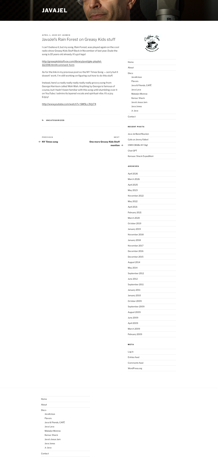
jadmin (66, 35)
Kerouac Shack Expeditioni (140, 156)
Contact (132, 116)
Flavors (134, 81)
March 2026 (134, 179)
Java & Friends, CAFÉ (141, 85)
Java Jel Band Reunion (138, 134)
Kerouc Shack (138, 98)
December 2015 (135, 256)
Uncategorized (55, 120)
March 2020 (134, 218)
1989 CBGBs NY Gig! (138, 145)
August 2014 (134, 262)
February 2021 (134, 212)
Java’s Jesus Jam (139, 102)
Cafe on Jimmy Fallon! (138, 139)
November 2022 (136, 195)
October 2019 (134, 223)
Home (131, 62)
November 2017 (135, 245)
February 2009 (135, 334)
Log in (130, 351)
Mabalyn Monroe (139, 93)
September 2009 (136, 306)
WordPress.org (135, 368)
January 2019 (134, 229)
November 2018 (136, 234)
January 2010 (134, 295)
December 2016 (135, 251)
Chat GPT (132, 150)
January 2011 (134, 290)
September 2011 (136, 284)
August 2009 (134, 312)
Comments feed (135, 363)
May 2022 (132, 201)
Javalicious (136, 77)
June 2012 (133, 279)
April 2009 (133, 323)
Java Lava (136, 89)
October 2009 (135, 301)
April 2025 (133, 184)
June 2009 (133, 317)
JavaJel (55, 10)
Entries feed (133, 357)
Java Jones (136, 106)
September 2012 (136, 273)
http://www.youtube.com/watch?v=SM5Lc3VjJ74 (69, 104)
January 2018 (134, 240)
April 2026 (133, 173)
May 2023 (133, 190)
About (131, 67)
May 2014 (132, 267)
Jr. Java (134, 110)
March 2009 (134, 328)
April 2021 (132, 207)
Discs (130, 73)
